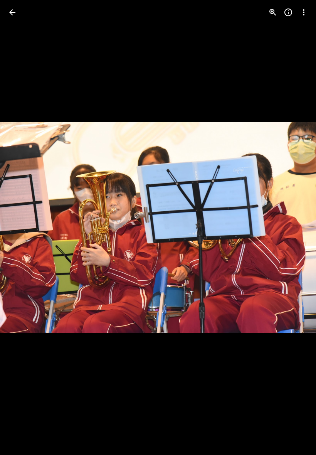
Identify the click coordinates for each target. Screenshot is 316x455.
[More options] (303, 12)
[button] (21, 227)
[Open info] (288, 12)
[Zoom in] (273, 12)
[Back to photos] (12, 12)
